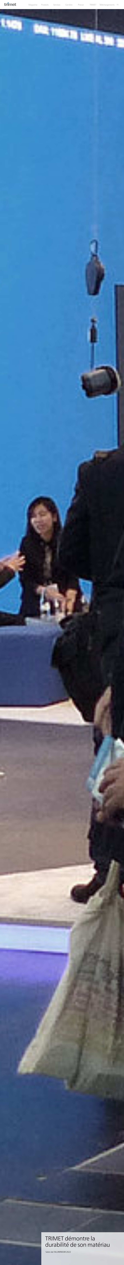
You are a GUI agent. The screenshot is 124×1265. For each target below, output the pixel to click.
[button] (45, 4)
